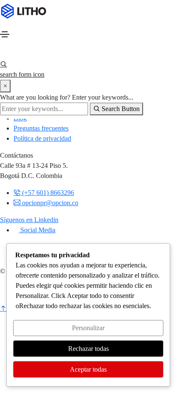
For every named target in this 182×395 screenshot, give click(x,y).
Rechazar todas (88, 348)
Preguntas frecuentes (41, 128)
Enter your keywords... (102, 97)
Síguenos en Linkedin (29, 219)
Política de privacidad (42, 138)
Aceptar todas (88, 369)
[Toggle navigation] (4, 34)
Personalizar (88, 327)
